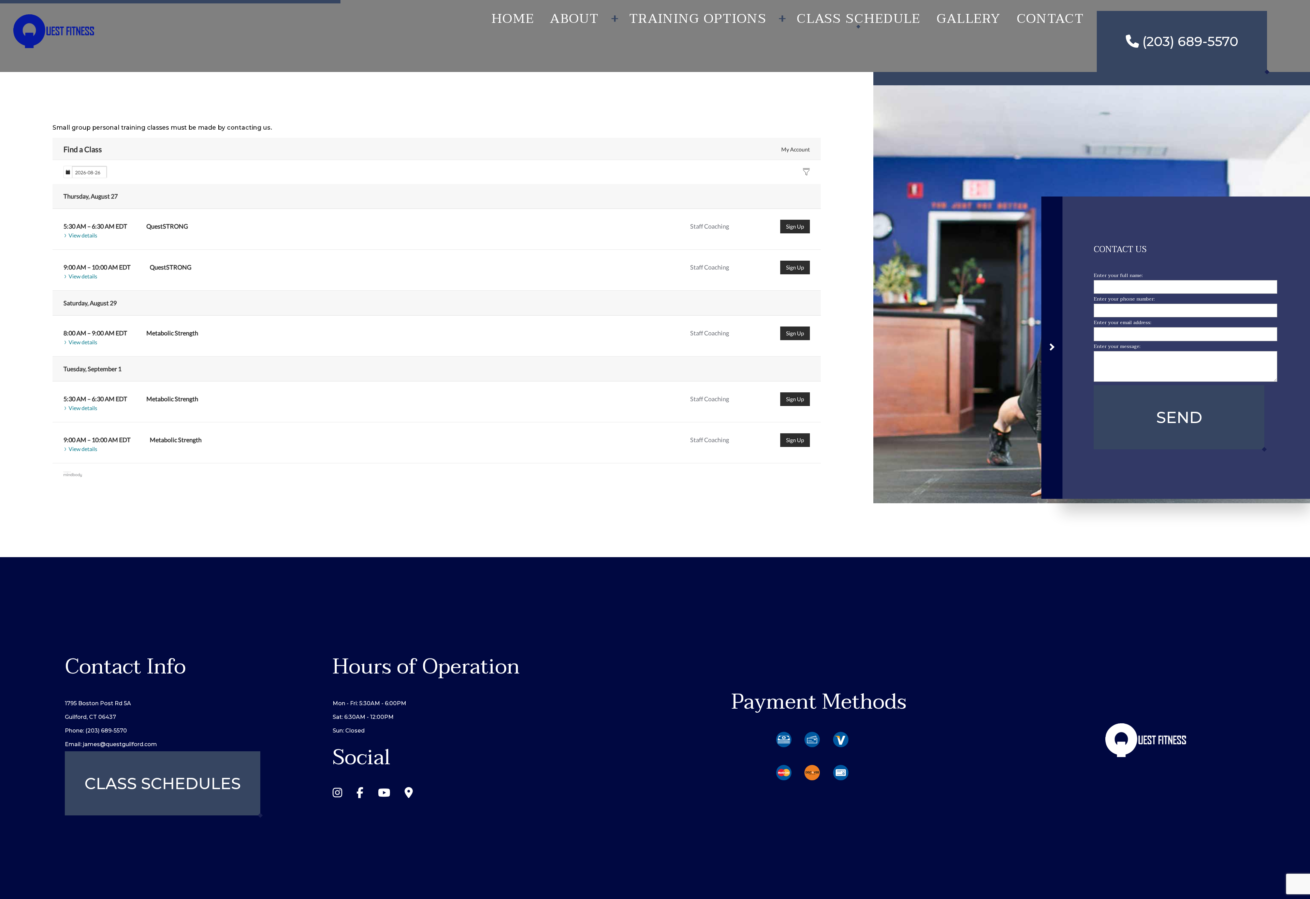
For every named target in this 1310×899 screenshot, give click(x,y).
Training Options (698, 18)
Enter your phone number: (1124, 299)
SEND (1179, 417)
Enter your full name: (1118, 275)
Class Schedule (858, 18)
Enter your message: (1117, 346)
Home (513, 18)
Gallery (968, 18)
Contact (1050, 18)
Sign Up (795, 226)
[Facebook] (359, 795)
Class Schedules (163, 783)
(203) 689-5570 (1188, 41)
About (574, 18)
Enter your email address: (1122, 323)
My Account (795, 149)
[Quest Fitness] (54, 30)
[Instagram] (337, 795)
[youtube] (384, 795)
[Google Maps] (409, 795)
